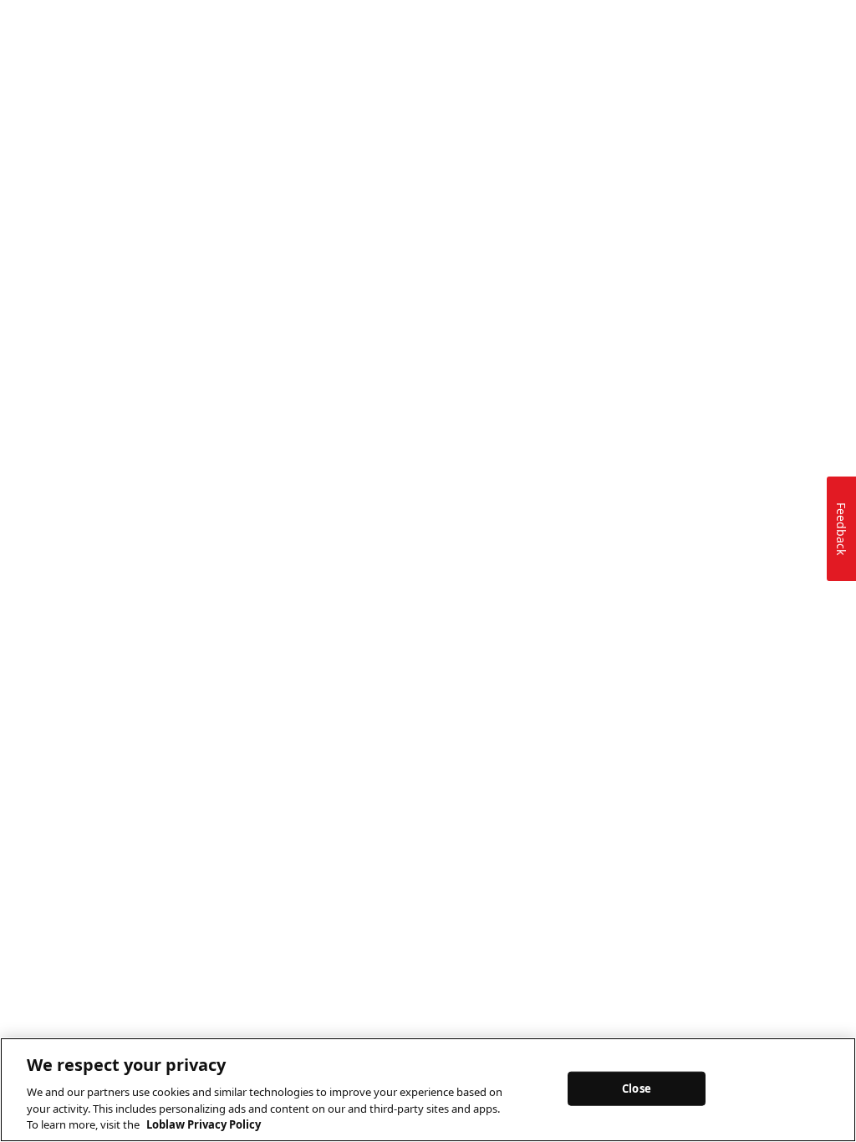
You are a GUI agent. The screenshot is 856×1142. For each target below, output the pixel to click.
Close (636, 1087)
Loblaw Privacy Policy (203, 1124)
